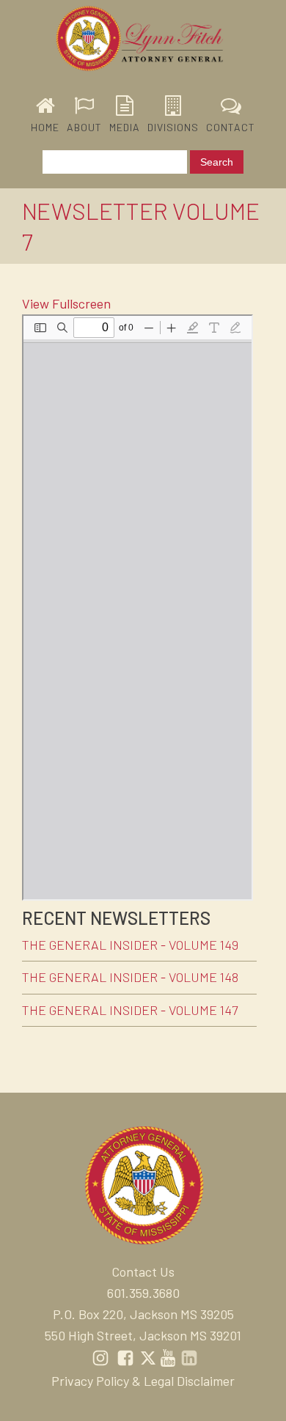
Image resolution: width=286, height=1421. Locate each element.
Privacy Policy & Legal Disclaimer (143, 1381)
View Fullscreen (66, 303)
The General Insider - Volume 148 (130, 977)
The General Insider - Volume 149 (130, 945)
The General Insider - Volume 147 (130, 1010)
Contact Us (143, 1271)
